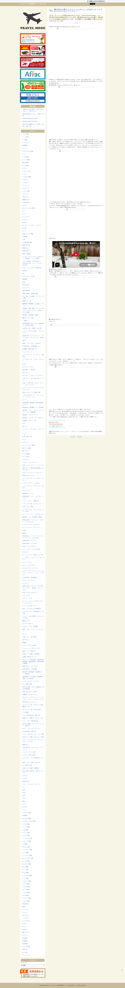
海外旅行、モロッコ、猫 (29, 420)
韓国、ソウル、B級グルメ (29, 651)
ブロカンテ (25, 459)
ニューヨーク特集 (27, 875)
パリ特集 (25, 844)
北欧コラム (25, 196)
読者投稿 (25, 941)
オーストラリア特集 (28, 858)
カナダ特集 (25, 895)
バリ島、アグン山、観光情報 (30, 626)
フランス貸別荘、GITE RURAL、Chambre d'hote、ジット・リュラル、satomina (33, 263)
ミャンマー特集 (27, 841)
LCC (24, 423)
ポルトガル (25, 915)
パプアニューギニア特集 (29, 821)
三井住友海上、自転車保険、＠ (31, 346)
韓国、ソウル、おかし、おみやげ (31, 343)
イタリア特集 (26, 946)
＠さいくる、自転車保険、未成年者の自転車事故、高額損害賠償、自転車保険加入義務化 (33, 661)
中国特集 (25, 236)
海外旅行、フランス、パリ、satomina (33, 417)
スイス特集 (25, 852)
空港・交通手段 (27, 253)
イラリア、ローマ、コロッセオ (31, 524)
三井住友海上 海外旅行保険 (90, 431)
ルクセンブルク (27, 171)
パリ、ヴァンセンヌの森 (29, 645)
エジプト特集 (26, 835)
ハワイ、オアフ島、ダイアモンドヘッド (33, 503)
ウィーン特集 (26, 832)
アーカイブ (24, 962)
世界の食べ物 (26, 245)
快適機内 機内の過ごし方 (30, 349)
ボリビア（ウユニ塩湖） (29, 208)
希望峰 (24, 642)
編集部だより (26, 199)
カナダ (24, 364)
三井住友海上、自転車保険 (30, 577)
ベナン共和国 (26, 453)
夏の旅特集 (25, 162)
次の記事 (79, 436)
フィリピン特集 (27, 898)
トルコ (24, 810)
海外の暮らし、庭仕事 (28, 369)
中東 (24, 792)
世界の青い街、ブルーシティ (30, 702)
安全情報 (25, 938)
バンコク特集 (26, 159)
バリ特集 (25, 139)
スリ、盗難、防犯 (27, 684)
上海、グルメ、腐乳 (28, 506)
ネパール (25, 205)
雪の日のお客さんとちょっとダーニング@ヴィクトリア (78, 9)
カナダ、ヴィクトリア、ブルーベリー (33, 472)
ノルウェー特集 (27, 881)
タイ (24, 211)
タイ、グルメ (26, 595)
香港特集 (25, 815)
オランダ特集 (26, 889)
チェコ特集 (25, 866)
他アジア (25, 426)
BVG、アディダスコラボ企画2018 (32, 608)
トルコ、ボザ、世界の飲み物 (30, 721)
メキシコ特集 (26, 884)
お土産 (24, 228)
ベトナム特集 (26, 892)
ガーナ (24, 798)
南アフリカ (25, 639)
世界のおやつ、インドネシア (30, 666)
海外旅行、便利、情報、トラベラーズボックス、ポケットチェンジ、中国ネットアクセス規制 (33, 310)
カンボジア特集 (27, 864)
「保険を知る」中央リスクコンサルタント (96, 1)
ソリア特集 (25, 165)
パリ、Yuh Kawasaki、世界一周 (31, 715)
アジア (24, 434)
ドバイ (24, 804)
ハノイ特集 (25, 137)
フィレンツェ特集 (27, 838)
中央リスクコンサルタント (30, 546)
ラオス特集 (25, 829)
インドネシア (26, 142)
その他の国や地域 (27, 242)
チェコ (24, 439)
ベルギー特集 (26, 901)
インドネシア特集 (27, 855)
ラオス (24, 923)
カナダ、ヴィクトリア (28, 580)
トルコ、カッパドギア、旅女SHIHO (32, 267)
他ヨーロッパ (26, 372)
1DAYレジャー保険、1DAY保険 (31, 654)
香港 (24, 906)
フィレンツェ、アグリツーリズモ (31, 648)
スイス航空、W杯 (27, 765)
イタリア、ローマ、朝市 (29, 752)
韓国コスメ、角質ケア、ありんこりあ (33, 718)
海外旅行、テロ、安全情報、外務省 (32, 517)
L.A (23, 787)
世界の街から (26, 903)
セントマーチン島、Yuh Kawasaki (32, 709)
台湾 (24, 795)
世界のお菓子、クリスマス (30, 543)
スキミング (25, 442)
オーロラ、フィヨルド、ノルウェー (32, 225)
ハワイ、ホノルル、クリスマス (31, 681)
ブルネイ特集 (26, 847)
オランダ (25, 775)
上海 (24, 239)
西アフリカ (25, 451)
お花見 (24, 530)
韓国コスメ (25, 744)
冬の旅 (24, 222)
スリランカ (25, 194)
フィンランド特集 (27, 849)
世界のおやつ (26, 248)
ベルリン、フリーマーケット (30, 462)
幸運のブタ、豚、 (27, 301)
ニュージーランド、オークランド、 (32, 527)
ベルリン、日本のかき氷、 (30, 755)
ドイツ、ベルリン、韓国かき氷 (31, 501)
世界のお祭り (26, 781)
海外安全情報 (26, 290)
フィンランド (26, 185)
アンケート (25, 935)
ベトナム (25, 912)
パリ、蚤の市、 (27, 456)
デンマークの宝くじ (28, 623)
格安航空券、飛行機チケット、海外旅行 (33, 407)
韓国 (24, 340)
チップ (24, 400)
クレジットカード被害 (28, 445)
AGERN (25, 270)
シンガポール (26, 918)
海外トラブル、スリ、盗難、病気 (31, 392)
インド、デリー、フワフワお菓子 (31, 549)
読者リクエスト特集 (28, 233)
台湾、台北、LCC (27, 436)
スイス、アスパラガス (28, 565)
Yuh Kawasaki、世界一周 (29, 731)
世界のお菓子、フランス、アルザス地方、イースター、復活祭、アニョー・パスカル (33, 587)
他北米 (24, 533)
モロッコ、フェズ (27, 598)
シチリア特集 (26, 824)
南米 (24, 801)
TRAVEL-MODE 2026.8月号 (30, 118)
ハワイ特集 (25, 157)
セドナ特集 (25, 872)
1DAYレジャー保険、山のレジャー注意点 (34, 737)
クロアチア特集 (27, 176)
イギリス (25, 219)
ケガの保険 (25, 712)
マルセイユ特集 (27, 812)
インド (24, 231)
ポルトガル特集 (27, 818)
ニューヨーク (26, 216)
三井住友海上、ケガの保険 (30, 669)
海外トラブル (26, 932)
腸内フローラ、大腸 (28, 318)
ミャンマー (25, 909)
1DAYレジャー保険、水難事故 (31, 768)
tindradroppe (26, 285)
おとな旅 (25, 952)
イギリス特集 (26, 886)
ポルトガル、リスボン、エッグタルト (33, 375)
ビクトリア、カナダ (28, 367)
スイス (24, 926)
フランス (25, 168)
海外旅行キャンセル (28, 493)
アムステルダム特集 (28, 151)
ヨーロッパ (25, 583)
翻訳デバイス (26, 620)
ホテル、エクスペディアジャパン (31, 728)
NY (23, 273)
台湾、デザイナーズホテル (30, 592)
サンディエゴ (26, 188)
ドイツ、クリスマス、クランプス (31, 784)
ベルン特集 (25, 134)
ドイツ (24, 174)
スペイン (25, 148)
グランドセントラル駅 (28, 276)
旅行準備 (25, 943)
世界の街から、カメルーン (30, 540)
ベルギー (25, 778)
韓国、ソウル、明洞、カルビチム (31, 762)
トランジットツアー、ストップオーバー (33, 514)
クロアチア (25, 179)
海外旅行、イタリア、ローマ (30, 415)
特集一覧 (25, 949)
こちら (60, 426)
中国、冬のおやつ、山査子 (30, 691)
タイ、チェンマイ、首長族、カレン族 (33, 555)
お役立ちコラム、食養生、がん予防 (32, 328)
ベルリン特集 (26, 191)
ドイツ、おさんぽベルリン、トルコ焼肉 (33, 734)
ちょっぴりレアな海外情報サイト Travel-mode (33, 3)
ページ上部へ (122, 969)
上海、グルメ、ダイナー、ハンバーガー (33, 465)
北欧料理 (25, 279)
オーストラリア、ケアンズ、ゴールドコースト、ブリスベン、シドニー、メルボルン (33, 572)
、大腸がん (25, 320)
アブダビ (25, 807)
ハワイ (24, 154)
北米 (24, 790)
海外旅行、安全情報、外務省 (30, 315)
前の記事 (73, 436)
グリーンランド (27, 490)
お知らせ (25, 929)
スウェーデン (26, 287)
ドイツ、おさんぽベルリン (30, 605)
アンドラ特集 (26, 861)
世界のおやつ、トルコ (28, 475)
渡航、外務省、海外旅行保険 (30, 293)
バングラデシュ (27, 921)
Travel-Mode (26, 202)
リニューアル (26, 955)
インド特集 (25, 869)
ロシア (24, 214)
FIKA (24, 282)
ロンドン (25, 634)
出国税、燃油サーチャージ (30, 656)
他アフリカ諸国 (27, 448)
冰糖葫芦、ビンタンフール (30, 694)
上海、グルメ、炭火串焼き (30, 637)
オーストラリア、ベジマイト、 (31, 568)
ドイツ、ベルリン (27, 562)
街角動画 (25, 145)
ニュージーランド (27, 352)
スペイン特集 (26, 827)
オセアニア (25, 552)
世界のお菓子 (26, 251)
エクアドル (25, 182)
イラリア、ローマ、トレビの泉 (31, 483)
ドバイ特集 (25, 878)
